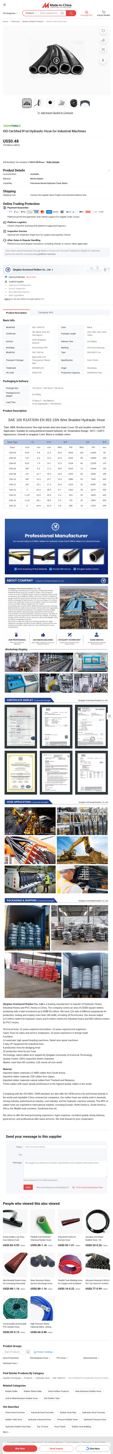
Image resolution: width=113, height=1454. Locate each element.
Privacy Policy (100, 1442)
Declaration (87, 1442)
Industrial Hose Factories (42, 1412)
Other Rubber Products (58, 1391)
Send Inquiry (56, 1448)
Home (5, 21)
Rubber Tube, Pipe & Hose (57, 21)
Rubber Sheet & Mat (33, 1391)
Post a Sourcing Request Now (87, 1187)
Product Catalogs (44, 1351)
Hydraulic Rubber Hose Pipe (18, 1426)
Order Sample (52, 162)
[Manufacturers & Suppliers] (56, 5)
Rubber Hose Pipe (68, 1412)
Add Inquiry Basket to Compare (57, 112)
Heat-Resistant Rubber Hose (88, 1391)
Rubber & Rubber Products (33, 21)
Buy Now (20, 1448)
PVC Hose (61, 1357)
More (5, 1432)
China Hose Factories (15, 1412)
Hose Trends (60, 1426)
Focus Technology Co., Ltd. (37, 1442)
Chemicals (15, 21)
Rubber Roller (11, 1391)
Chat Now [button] (95, 1448)
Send (28, 1187)
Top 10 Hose (42, 1426)
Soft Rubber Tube (52, 1398)
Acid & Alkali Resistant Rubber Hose (21, 1398)
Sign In (7, 299)
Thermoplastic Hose (39, 1357)
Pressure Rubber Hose (67, 1419)
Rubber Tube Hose (13, 1419)
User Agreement (73, 1442)
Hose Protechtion (11, 1357)
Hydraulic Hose (10, 1363)
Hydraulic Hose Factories (93, 1412)
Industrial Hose (90, 1357)
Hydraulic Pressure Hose (95, 1419)
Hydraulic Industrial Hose (39, 1419)
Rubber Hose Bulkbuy (81, 1426)
